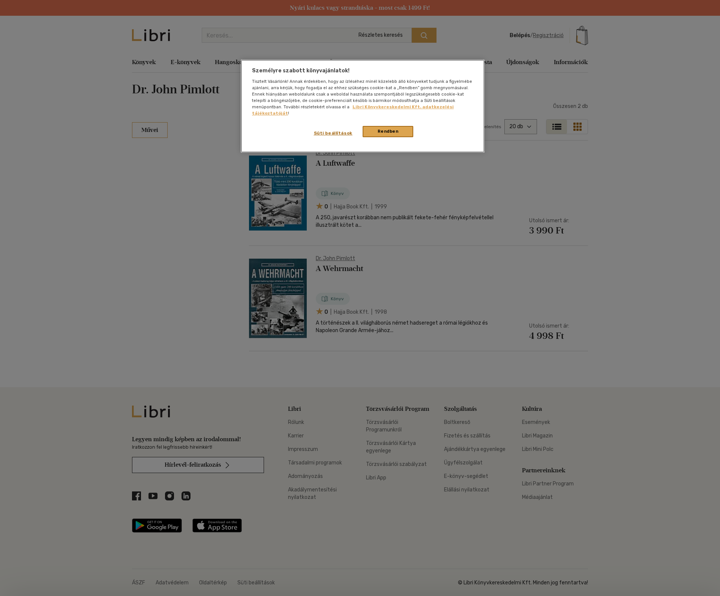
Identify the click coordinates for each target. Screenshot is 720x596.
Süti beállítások (333, 133)
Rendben (388, 131)
